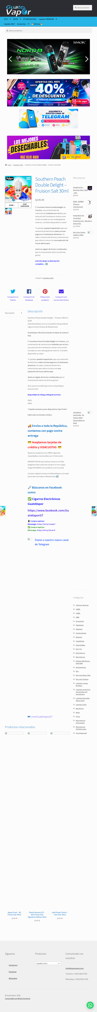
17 (67, 75)
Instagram (13, 965)
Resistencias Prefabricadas (81, 728)
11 (49, 75)
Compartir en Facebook (29, 298)
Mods (78, 712)
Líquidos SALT (9, 24)
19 (73, 75)
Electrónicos (80, 653)
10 (46, 75)
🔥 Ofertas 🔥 (37, 24)
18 (70, 75)
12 (52, 75)
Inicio (9, 165)
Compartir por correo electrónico (61, 298)
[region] (48, 59)
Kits (77, 671)
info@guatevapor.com (75, 968)
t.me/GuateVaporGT (42, 716)
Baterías (79, 637)
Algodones (80, 625)
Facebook (12, 972)
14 (58, 75)
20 (76, 75)
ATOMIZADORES (30, 19)
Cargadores (80, 641)
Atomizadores (81, 633)
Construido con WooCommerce (17, 998)
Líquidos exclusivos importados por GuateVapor (83, 691)
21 (79, 75)
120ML (78, 613)
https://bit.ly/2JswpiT (46, 524)
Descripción (9, 313)
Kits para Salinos (82, 679)
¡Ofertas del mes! (82, 605)
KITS (6, 19)
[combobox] (48, 963)
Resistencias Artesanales (80, 721)
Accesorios (21, 24)
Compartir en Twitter (12, 298)
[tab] (14, 313)
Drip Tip (79, 649)
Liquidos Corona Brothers (82, 684)
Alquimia (79, 629)
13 (55, 75)
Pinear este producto (45, 298)
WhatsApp (13, 978)
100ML (78, 609)
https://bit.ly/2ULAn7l (46, 530)
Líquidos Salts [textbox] (47, 963)
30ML (77, 617)
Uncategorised (81, 733)
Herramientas (81, 667)
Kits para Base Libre (83, 675)
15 (61, 75)
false (11, 59)
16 (64, 75)
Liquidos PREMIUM (46, 19)
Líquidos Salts (18, 165)
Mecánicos (80, 708)
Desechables (80, 645)
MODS (15, 19)
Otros (78, 716)
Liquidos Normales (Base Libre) (83, 699)
